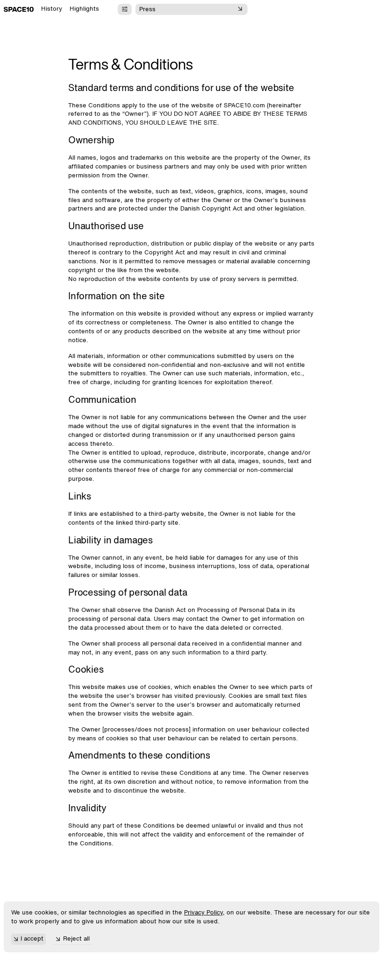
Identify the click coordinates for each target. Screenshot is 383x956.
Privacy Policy (203, 913)
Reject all (76, 939)
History (51, 9)
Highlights (84, 9)
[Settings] (125, 9)
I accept (32, 939)
